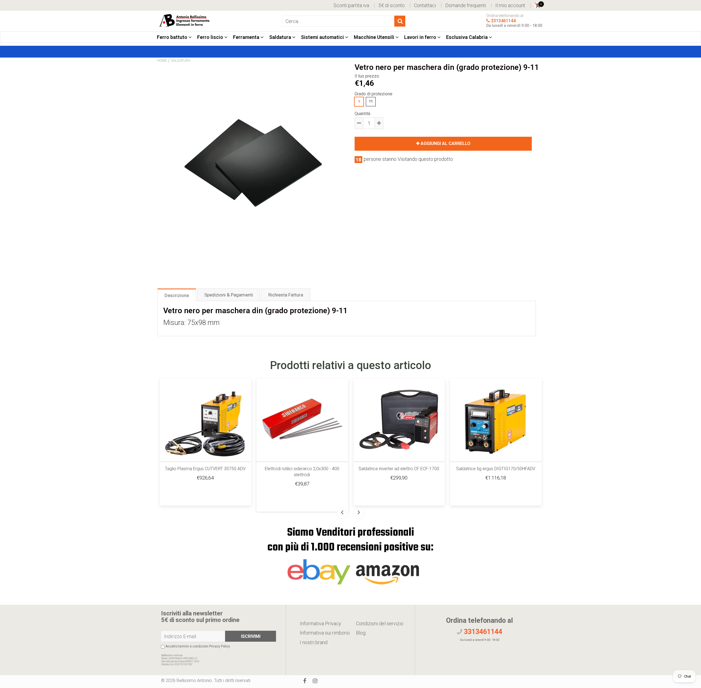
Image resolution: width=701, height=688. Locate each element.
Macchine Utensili (374, 37)
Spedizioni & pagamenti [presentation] (228, 295)
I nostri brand (313, 642)
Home (162, 60)
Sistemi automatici (323, 37)
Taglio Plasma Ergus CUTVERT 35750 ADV (205, 468)
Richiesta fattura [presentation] (285, 295)
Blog (361, 633)
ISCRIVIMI (250, 636)
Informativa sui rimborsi (325, 633)
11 (371, 101)
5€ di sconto (391, 5)
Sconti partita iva (351, 5)
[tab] (177, 295)
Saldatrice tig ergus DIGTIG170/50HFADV (495, 468)
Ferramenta (246, 37)
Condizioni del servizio (379, 623)
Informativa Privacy (320, 623)
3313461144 (503, 21)
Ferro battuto (172, 37)
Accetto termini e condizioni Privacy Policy (197, 646)
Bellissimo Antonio (194, 680)
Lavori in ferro (420, 37)
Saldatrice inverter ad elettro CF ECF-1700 (398, 468)
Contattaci (425, 5)
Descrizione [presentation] (177, 295)
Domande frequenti (465, 5)
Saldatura (280, 37)
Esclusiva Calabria (467, 37)
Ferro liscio (210, 37)
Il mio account (510, 5)
